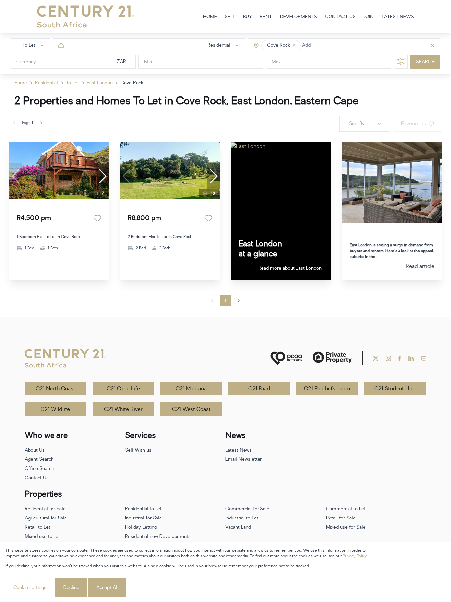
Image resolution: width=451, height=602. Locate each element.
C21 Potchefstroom (327, 388)
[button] (293, 45)
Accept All (107, 588)
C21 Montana (191, 388)
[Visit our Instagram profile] (388, 358)
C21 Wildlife (55, 409)
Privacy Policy (355, 556)
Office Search (39, 468)
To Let (72, 83)
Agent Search (39, 459)
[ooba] (286, 358)
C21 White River (123, 409)
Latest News (239, 450)
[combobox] (330, 45)
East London (100, 83)
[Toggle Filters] (401, 62)
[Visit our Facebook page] (399, 358)
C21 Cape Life (123, 388)
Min (148, 62)
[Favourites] (97, 218)
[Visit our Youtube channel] (423, 358)
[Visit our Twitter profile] (375, 358)
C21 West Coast (191, 409)
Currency (26, 62)
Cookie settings (29, 588)
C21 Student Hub (395, 388)
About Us (35, 450)
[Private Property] (332, 358)
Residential (46, 83)
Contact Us (37, 478)
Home (20, 83)
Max (276, 62)
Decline (71, 588)
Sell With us (138, 450)
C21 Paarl (259, 388)
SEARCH (425, 62)
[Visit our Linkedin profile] (411, 358)
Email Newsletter (244, 459)
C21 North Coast (55, 388)
